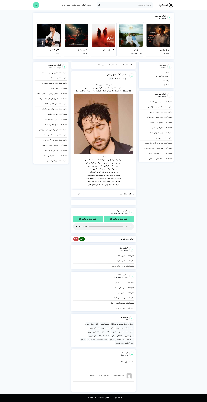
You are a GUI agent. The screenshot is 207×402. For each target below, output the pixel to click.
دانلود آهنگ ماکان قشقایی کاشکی (55, 104)
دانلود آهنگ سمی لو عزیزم (125, 308)
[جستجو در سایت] (99, 5)
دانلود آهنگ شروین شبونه (125, 261)
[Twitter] (79, 194)
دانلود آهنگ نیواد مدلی (59, 88)
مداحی (166, 84)
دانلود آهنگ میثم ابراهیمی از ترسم (160, 107)
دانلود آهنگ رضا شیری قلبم (57, 114)
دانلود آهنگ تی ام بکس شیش (123, 298)
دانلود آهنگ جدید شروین (124, 328)
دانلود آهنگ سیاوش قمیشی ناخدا (122, 303)
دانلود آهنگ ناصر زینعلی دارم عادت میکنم (158, 148)
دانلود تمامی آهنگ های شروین (99, 335)
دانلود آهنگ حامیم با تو (164, 138)
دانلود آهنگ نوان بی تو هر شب (56, 150)
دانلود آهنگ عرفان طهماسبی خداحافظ (54, 73)
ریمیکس (166, 80)
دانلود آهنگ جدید (162, 76)
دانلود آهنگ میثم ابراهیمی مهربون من (54, 83)
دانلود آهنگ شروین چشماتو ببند (123, 266)
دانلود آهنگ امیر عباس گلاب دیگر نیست (158, 143)
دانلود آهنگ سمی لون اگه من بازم (55, 140)
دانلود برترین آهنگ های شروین (98, 332)
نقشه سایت (76, 5)
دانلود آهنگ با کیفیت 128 (119, 219)
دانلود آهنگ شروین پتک (125, 256)
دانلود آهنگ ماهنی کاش (126, 293)
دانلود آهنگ (105, 324)
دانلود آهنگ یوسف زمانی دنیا (57, 78)
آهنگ (131, 324)
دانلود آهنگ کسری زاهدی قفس (56, 119)
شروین (107, 88)
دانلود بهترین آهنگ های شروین (122, 335)
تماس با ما (66, 5)
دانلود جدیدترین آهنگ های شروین (121, 339)
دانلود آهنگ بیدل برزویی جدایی (161, 112)
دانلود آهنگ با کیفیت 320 (87, 219)
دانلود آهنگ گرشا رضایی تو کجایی (160, 158)
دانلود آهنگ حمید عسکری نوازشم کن (159, 117)
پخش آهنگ (86, 5)
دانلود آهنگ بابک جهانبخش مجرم (160, 153)
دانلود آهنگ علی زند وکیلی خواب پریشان (53, 130)
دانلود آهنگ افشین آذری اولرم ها (160, 122)
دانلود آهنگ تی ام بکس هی (124, 282)
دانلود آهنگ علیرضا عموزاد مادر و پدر (54, 145)
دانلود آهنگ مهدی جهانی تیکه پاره (55, 124)
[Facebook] (75, 194)
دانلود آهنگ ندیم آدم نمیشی (162, 127)
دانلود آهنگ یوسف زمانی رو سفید (55, 135)
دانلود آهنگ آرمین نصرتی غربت (161, 101)
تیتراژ (167, 72)
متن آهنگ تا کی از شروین (124, 343)
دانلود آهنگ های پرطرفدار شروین (102, 328)
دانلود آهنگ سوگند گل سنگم (124, 287)
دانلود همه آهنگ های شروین (97, 339)
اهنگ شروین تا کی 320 (119, 324)
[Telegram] (83, 194)
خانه (131, 65)
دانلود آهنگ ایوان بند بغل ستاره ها (160, 133)
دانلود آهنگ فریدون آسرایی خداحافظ (54, 109)
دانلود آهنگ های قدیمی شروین (122, 332)
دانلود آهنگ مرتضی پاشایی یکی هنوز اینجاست (51, 93)
